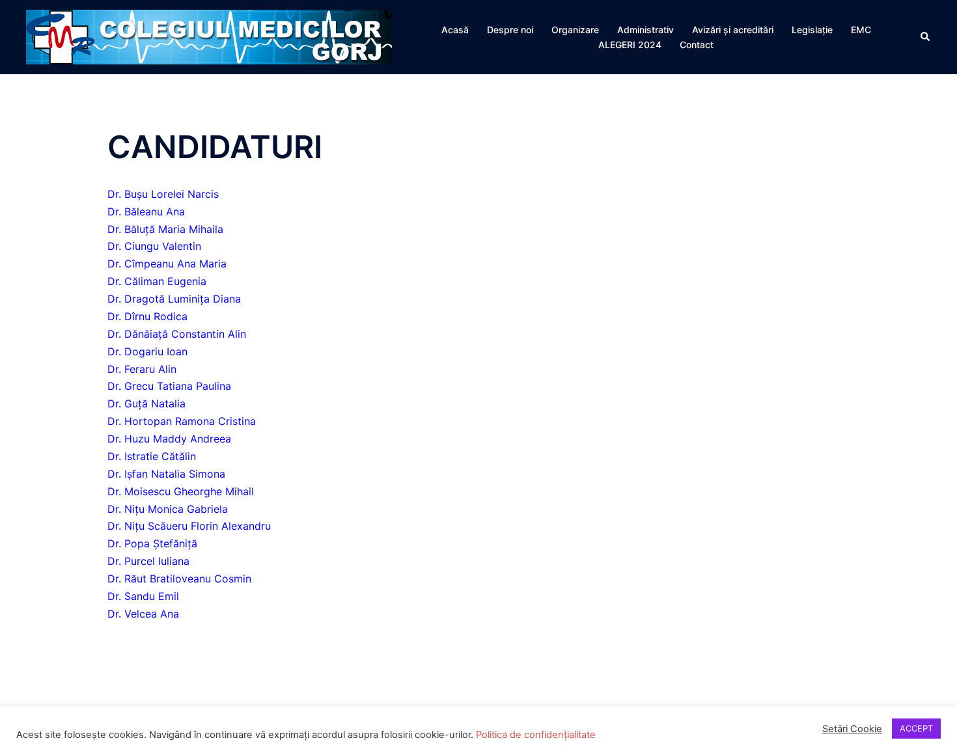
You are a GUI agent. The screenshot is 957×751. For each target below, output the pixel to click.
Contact (697, 44)
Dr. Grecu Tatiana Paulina (169, 385)
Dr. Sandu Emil (143, 596)
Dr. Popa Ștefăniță (152, 543)
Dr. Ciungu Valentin (154, 246)
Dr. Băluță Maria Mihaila (165, 229)
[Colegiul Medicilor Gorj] (209, 35)
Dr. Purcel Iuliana (148, 560)
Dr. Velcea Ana (143, 613)
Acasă (455, 29)
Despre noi (510, 29)
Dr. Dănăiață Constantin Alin (176, 333)
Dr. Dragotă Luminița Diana (174, 298)
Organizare (575, 29)
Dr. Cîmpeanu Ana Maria (167, 263)
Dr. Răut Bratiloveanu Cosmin (179, 578)
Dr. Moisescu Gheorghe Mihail (180, 491)
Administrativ (645, 29)
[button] (926, 37)
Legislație (812, 29)
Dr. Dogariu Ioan (147, 351)
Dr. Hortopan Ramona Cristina (181, 421)
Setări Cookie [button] (852, 729)
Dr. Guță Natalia (146, 403)
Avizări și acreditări (732, 29)
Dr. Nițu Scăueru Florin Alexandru (189, 525)
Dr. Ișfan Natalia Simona (166, 473)
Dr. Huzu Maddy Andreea (169, 438)
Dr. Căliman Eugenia (156, 281)
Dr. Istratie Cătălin (151, 456)
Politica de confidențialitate (534, 735)
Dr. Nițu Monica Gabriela (167, 508)
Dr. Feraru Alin (141, 368)
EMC (861, 29)
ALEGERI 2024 (629, 44)
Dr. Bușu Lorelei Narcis (163, 193)
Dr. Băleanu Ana (146, 211)
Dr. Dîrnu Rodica (147, 316)
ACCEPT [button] (916, 728)
